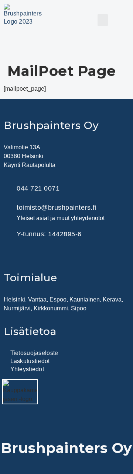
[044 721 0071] (8, 188)
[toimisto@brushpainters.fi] (8, 212)
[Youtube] (68, 256)
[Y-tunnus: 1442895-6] (8, 233)
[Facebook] (31, 256)
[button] (103, 20)
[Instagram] (50, 256)
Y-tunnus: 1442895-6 (49, 234)
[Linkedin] (13, 256)
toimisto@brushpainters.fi (56, 207)
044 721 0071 (38, 188)
